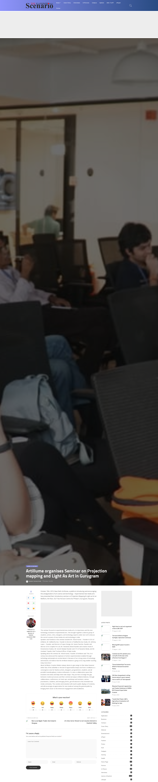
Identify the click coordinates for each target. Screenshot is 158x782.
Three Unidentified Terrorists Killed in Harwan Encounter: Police (121, 666)
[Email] (33, 608)
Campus (103, 723)
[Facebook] (28, 598)
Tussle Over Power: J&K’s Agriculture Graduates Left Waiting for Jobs (120, 701)
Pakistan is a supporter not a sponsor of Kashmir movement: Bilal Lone (31, 634)
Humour (103, 765)
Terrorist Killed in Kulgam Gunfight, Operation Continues (121, 637)
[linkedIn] (28, 608)
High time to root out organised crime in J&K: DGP (122, 627)
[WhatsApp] (33, 603)
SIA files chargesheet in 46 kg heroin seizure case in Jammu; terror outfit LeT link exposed (121, 677)
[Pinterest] (28, 603)
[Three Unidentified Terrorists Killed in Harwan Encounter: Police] (105, 667)
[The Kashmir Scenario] (39, 5)
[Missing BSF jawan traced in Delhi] (105, 647)
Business (103, 719)
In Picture (104, 769)
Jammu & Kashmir (32, 566)
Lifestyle (103, 779)
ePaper (103, 737)
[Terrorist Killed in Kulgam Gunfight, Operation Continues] (105, 637)
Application (104, 715)
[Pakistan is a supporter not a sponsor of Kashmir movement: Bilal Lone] (31, 623)
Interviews (104, 772)
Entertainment (105, 733)
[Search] (130, 5)
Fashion (103, 740)
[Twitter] (33, 598)
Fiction (103, 744)
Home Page (104, 762)
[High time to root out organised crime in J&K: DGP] (105, 628)
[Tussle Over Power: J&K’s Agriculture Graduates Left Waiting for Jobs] (105, 702)
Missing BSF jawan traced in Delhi (120, 646)
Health (103, 758)
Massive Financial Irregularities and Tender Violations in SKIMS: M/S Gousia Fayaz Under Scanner (122, 689)
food (102, 747)
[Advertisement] (55, 24)
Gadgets (103, 751)
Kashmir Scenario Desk (35, 581)
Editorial (103, 730)
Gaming (103, 754)
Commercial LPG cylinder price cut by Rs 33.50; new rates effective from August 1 (121, 656)
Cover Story (104, 726)
